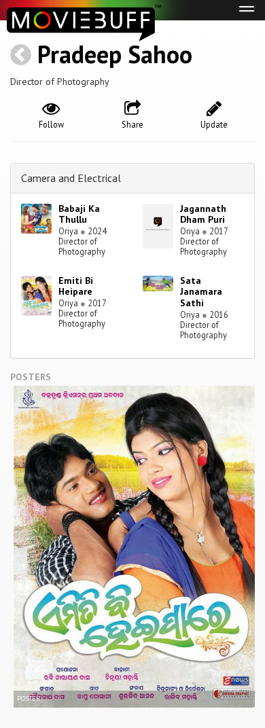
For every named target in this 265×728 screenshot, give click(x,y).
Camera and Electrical (71, 178)
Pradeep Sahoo (114, 54)
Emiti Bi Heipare (75, 286)
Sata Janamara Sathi (201, 292)
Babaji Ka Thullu (79, 214)
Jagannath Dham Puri (203, 214)
